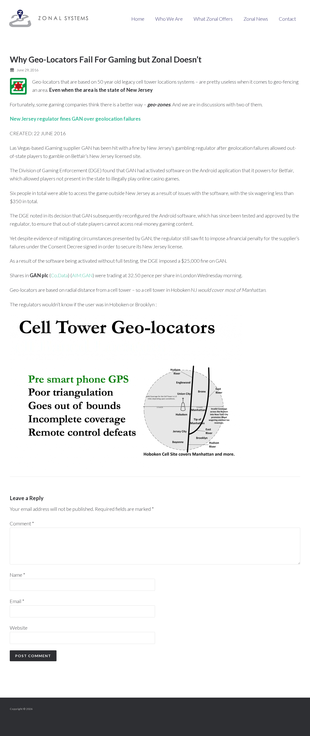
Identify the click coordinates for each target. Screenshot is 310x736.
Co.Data (59, 275)
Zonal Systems (50, 18)
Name (17, 575)
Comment (22, 523)
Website (18, 628)
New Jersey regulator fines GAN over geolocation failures (75, 119)
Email (17, 601)
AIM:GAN (82, 275)
